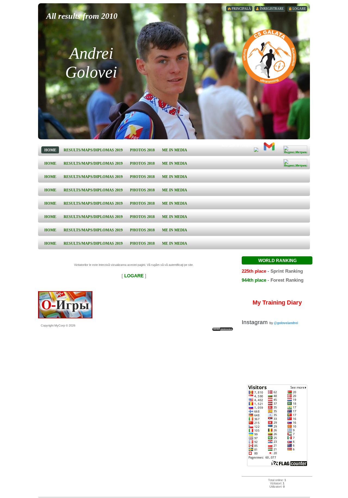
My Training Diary (277, 302)
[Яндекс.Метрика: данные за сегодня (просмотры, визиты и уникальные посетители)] (295, 150)
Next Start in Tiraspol (237, 145)
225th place (254, 271)
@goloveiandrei (286, 323)
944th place (254, 280)
